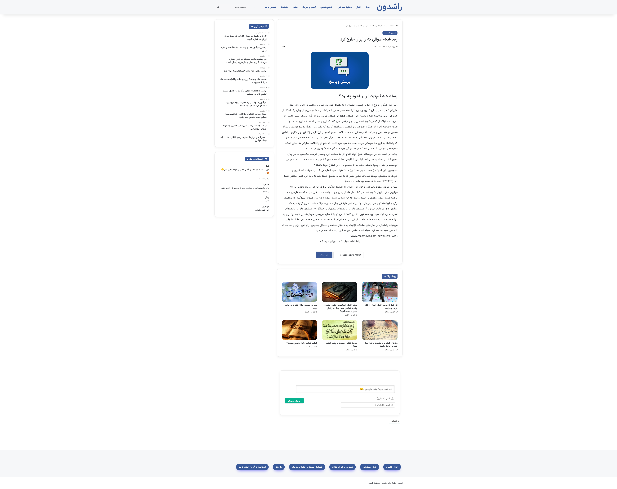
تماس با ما (270, 7)
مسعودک (265, 184)
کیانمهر (265, 206)
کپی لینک (324, 255)
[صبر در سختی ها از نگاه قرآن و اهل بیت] (299, 292)
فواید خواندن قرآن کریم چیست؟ (301, 343)
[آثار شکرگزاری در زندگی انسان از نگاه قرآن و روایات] (380, 292)
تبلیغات (284, 7)
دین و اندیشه (383, 25)
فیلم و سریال (309, 7)
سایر (295, 7)
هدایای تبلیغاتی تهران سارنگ (307, 467)
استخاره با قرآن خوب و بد (252, 467)
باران (267, 197)
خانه (368, 7)
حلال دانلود (392, 467)
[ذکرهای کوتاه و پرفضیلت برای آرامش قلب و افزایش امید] (380, 330)
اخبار (358, 7)
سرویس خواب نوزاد (342, 467)
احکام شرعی (326, 7)
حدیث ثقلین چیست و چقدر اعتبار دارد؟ (341, 344)
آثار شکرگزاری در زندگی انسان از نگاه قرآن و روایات (381, 306)
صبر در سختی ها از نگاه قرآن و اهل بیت (300, 306)
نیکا (267, 166)
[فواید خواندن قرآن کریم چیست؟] (299, 330)
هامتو (279, 467)
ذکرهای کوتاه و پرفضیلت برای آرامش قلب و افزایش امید (381, 344)
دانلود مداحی (345, 7)
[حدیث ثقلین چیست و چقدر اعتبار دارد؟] (339, 330)
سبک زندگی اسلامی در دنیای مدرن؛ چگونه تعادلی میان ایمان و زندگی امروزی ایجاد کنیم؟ (340, 308)
